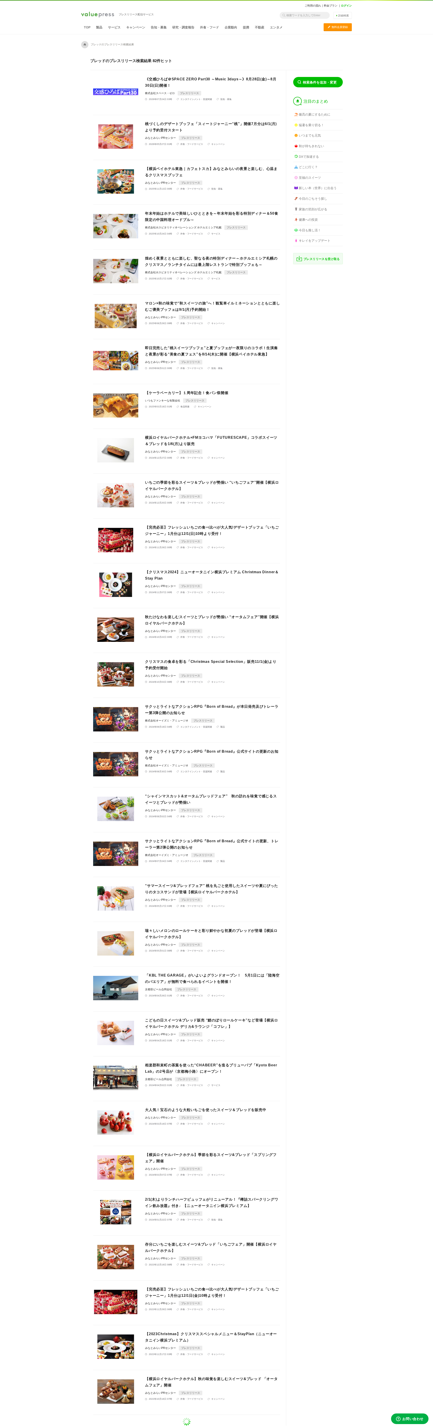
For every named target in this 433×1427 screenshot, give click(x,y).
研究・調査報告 (183, 27)
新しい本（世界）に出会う (318, 188)
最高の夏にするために (314, 114)
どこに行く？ (308, 167)
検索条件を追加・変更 (320, 82)
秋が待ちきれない (311, 146)
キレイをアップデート (314, 240)
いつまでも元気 (310, 135)
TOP (87, 27)
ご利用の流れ (313, 5)
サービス (114, 27)
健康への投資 (308, 219)
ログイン (346, 5)
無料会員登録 (338, 27)
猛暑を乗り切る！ (311, 125)
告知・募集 (159, 27)
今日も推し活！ (310, 230)
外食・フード (209, 27)
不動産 (259, 27)
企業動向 (231, 27)
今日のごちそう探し (313, 198)
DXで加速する (309, 156)
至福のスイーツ (310, 177)
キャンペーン (135, 27)
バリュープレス (97, 15)
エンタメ (276, 27)
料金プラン (330, 5)
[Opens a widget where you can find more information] (409, 1419)
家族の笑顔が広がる (313, 209)
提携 (246, 27)
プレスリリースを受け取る (322, 259)
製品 (99, 27)
